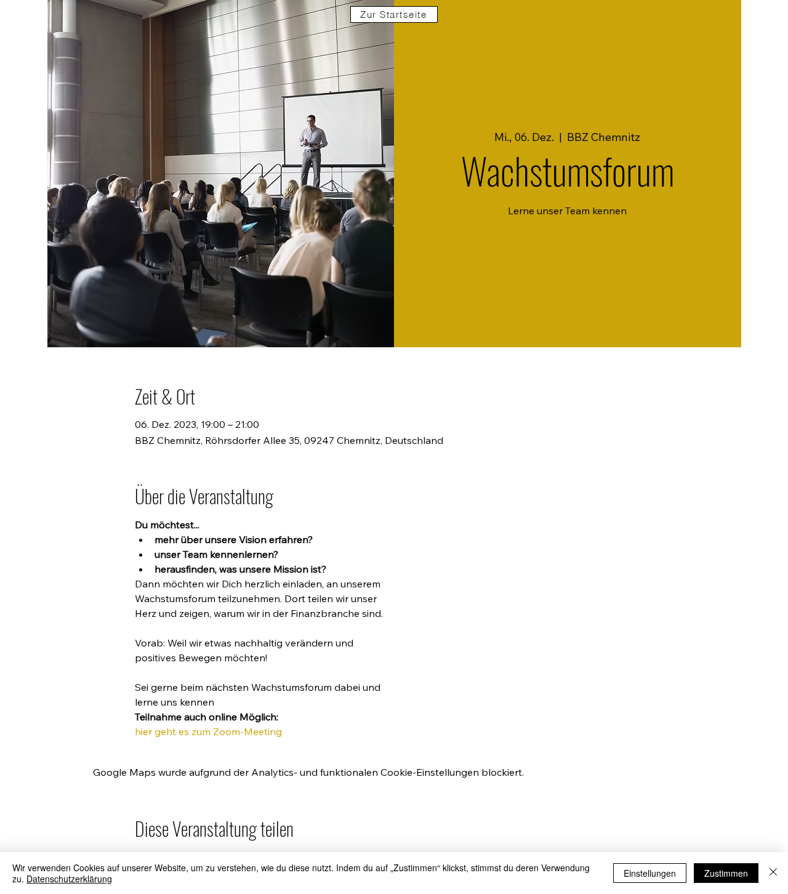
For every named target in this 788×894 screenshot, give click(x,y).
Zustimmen (726, 873)
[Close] (773, 873)
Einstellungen (650, 873)
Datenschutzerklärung (69, 878)
